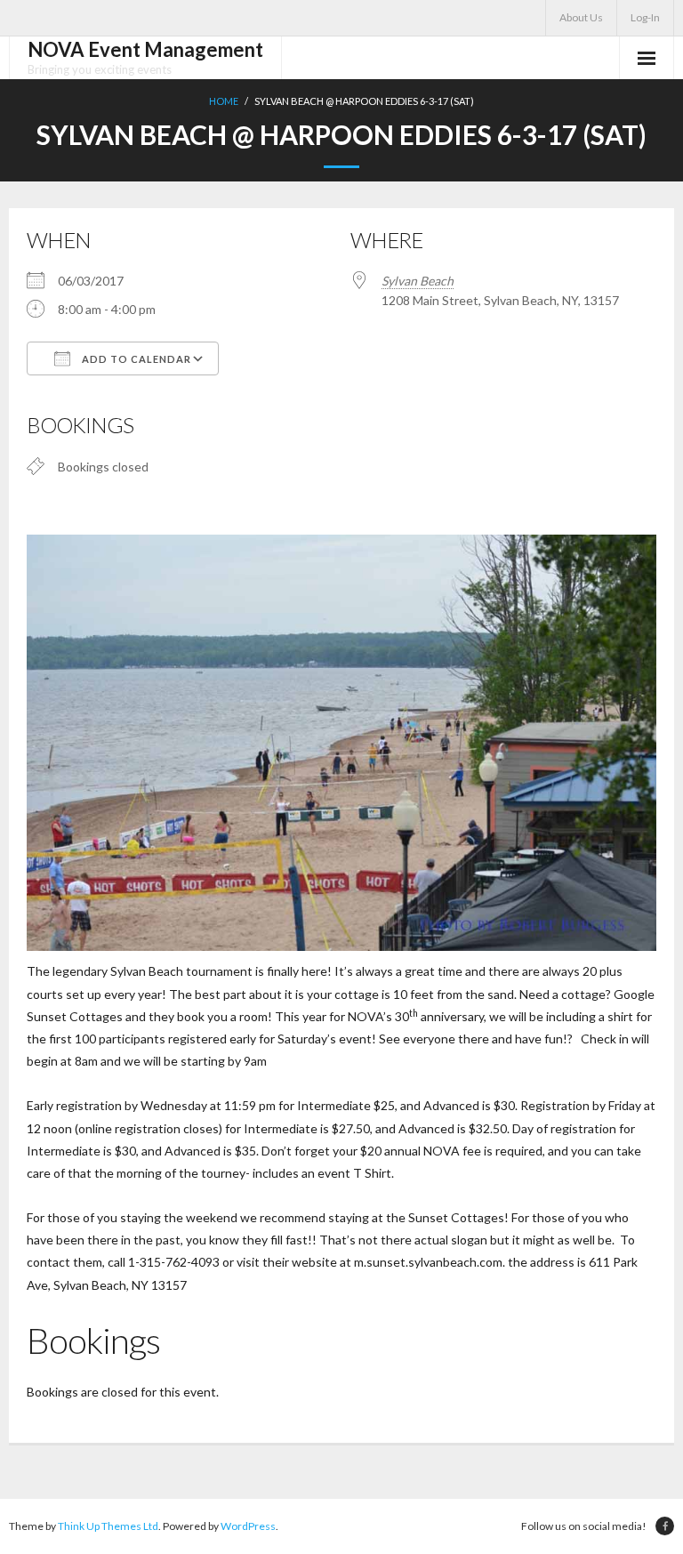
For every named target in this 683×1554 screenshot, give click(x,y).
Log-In (645, 17)
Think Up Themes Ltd (108, 1526)
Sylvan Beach (418, 280)
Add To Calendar (135, 359)
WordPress (248, 1526)
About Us (581, 17)
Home (223, 101)
